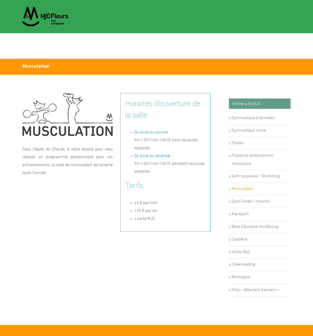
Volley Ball (241, 252)
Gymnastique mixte (249, 131)
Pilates (238, 143)
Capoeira (239, 239)
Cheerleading (243, 265)
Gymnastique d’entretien (253, 118)
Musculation (242, 189)
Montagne (241, 277)
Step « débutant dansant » (255, 290)
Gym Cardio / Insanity (251, 202)
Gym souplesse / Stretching (256, 176)
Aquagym (240, 214)
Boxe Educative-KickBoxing (255, 227)
